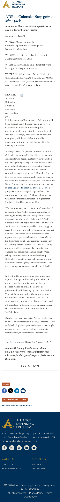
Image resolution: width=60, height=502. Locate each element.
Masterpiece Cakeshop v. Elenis (17, 405)
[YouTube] (34, 447)
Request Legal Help (11, 468)
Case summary (17, 342)
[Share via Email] (23, 390)
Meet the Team (39, 468)
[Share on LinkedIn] (16, 390)
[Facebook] (4, 447)
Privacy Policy (36, 493)
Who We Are (37, 464)
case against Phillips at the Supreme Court (27, 188)
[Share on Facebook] (4, 390)
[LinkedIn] (26, 447)
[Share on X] (10, 390)
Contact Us (7, 464)
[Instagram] (11, 447)
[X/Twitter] (19, 447)
